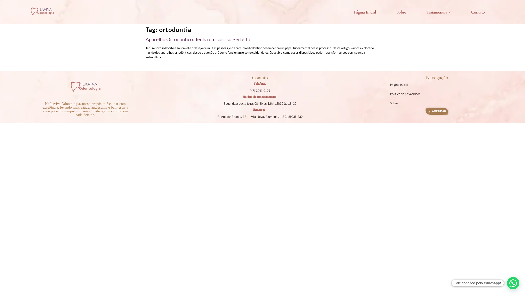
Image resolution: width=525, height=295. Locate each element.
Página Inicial (365, 12)
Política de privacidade (405, 94)
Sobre (401, 12)
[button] (438, 12)
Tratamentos (436, 12)
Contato (478, 12)
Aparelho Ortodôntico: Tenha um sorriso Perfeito (198, 39)
